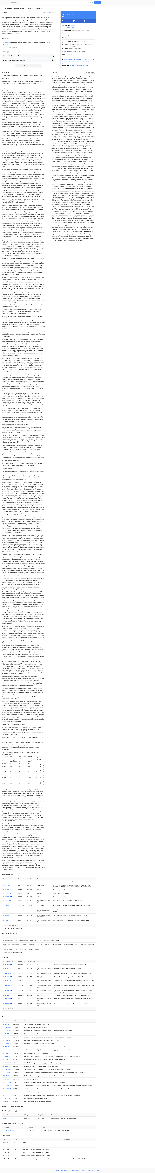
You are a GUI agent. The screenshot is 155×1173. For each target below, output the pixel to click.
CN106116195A (7, 1095)
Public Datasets (76, 1170)
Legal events (65, 61)
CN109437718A (7, 1037)
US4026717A (6, 1034)
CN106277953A (7, 900)
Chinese (73, 25)
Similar (87, 21)
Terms (83, 1170)
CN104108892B (7, 1072)
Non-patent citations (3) (81, 59)
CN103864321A (7, 1043)
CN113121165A (7, 977)
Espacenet (72, 65)
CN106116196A (7, 1082)
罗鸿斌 (68, 28)
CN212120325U (7, 1101)
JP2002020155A (7, 882)
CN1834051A (6, 889)
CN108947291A (7, 1063)
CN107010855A (7, 1069)
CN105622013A (7, 1050)
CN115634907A (7, 985)
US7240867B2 (6, 1056)
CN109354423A (7, 1066)
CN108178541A (7, 1085)
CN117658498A (7, 998)
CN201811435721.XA (8, 1118)
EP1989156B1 (6, 1076)
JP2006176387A (7, 885)
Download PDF (68, 21)
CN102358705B (7, 1030)
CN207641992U (7, 920)
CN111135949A (7, 968)
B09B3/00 (7, 42)
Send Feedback (65, 1170)
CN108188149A (7, 910)
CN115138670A (7, 980)
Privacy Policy (91, 1170)
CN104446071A (7, 1079)
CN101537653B (7, 1040)
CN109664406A (7, 1027)
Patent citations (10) (69, 59)
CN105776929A (7, 896)
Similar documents (74, 61)
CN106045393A (7, 1053)
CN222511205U (7, 1098)
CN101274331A (7, 893)
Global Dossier (79, 65)
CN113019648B (7, 1046)
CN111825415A (7, 973)
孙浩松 (72, 28)
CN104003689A (7, 1092)
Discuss (85, 65)
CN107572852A (7, 1088)
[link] (28, 43)
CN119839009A (7, 1003)
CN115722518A (7, 990)
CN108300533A (7, 915)
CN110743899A (7, 964)
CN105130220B (7, 1059)
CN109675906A (7, 1024)
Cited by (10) (91, 59)
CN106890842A (7, 905)
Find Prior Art (78, 21)
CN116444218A (7, 995)
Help (98, 1170)
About (57, 1170)
